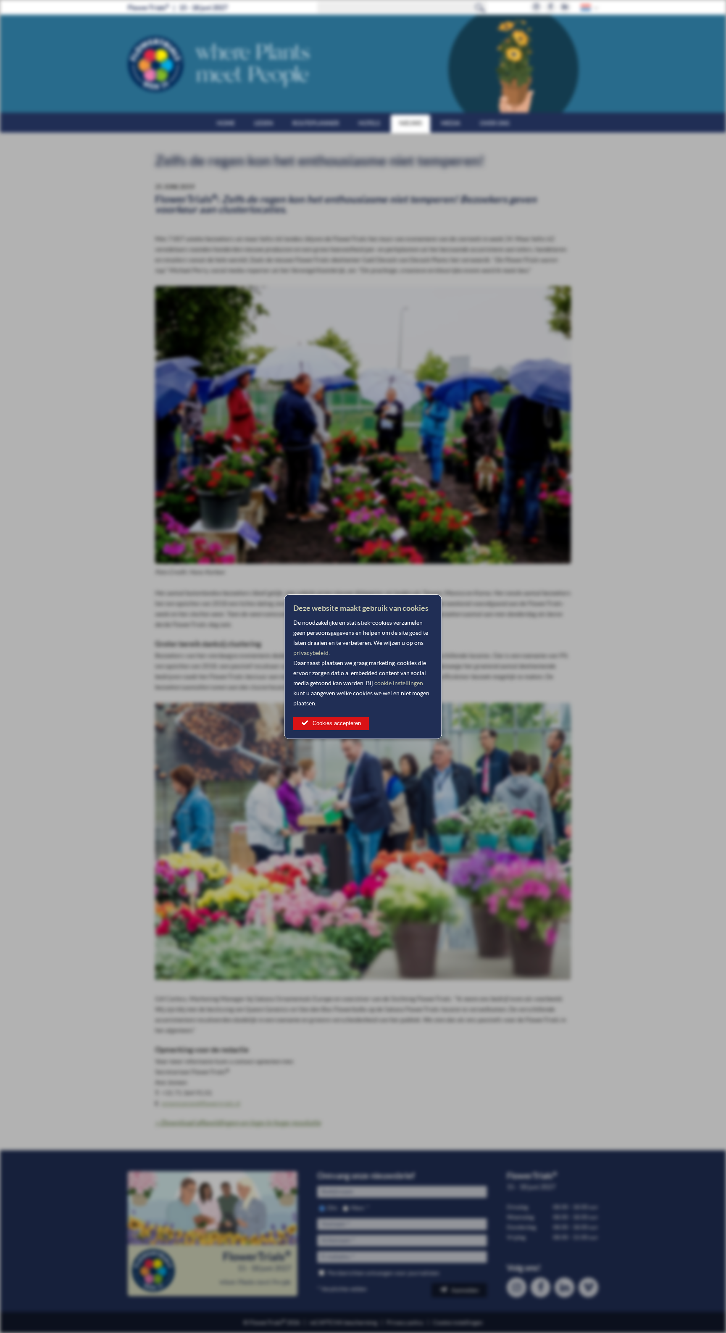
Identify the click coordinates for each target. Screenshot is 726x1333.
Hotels (369, 123)
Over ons (494, 123)
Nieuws (410, 123)
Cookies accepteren (337, 723)
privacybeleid (311, 652)
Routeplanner (315, 123)
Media (450, 123)
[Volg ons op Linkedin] (565, 7)
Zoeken (480, 7)
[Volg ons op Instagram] (536, 7)
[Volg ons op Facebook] (550, 7)
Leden (263, 123)
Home (226, 123)
